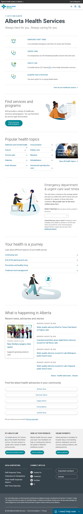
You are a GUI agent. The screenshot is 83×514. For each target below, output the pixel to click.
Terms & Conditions (33, 511)
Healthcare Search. (51, 229)
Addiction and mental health (16, 145)
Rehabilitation (35, 160)
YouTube (36, 480)
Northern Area (41, 389)
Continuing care (11, 255)
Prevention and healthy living (16, 265)
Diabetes (8, 160)
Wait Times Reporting (12, 486)
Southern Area (41, 413)
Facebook (37, 476)
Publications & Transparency (15, 476)
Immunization (36, 145)
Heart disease (10, 165)
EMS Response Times (13, 472)
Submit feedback (37, 452)
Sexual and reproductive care (40, 166)
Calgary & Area (41, 401)
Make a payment (62, 452)
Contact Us (37, 472)
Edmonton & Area (41, 395)
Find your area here (32, 419)
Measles (33, 155)
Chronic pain (10, 155)
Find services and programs (13, 123)
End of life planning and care (16, 260)
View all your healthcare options (65, 87)
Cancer (8, 150)
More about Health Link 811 (15, 452)
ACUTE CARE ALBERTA (14, 16)
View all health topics (67, 161)
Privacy (44, 511)
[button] (75, 6)
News (53, 376)
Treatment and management (16, 270)
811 (50, 67)
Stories (75, 376)
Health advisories (64, 376)
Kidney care (35, 150)
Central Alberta (41, 407)
